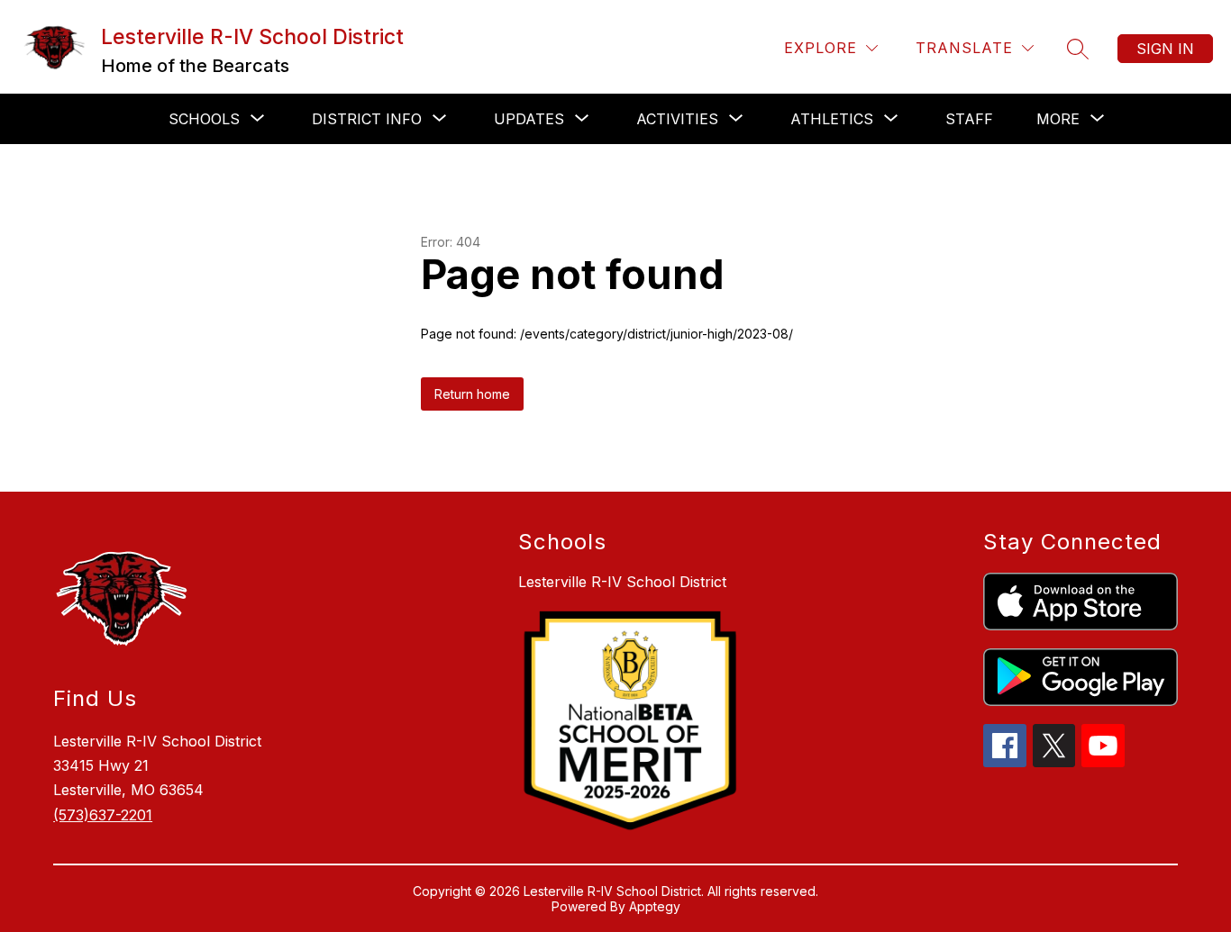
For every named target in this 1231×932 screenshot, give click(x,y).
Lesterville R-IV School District (622, 582)
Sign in (1165, 49)
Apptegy (654, 906)
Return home (472, 394)
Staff (969, 119)
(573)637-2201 (102, 815)
